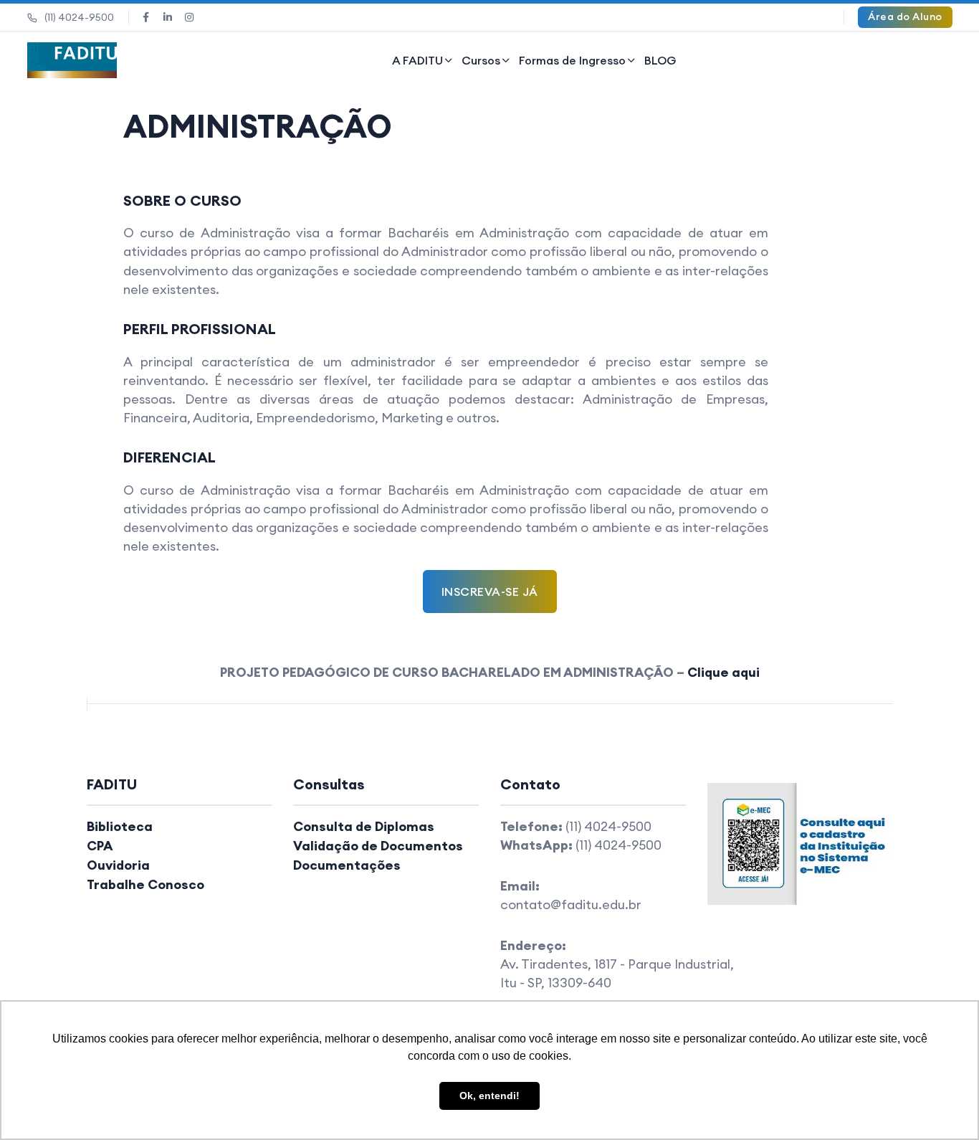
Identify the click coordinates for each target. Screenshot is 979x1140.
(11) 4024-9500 (79, 17)
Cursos (481, 60)
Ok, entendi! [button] (489, 1095)
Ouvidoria (118, 865)
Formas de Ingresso (572, 60)
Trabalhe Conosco (145, 884)
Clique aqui (723, 672)
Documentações (347, 865)
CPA (100, 845)
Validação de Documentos (378, 845)
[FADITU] (72, 60)
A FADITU (417, 60)
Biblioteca (120, 826)
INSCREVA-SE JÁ (489, 591)
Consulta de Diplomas (363, 826)
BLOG (660, 60)
